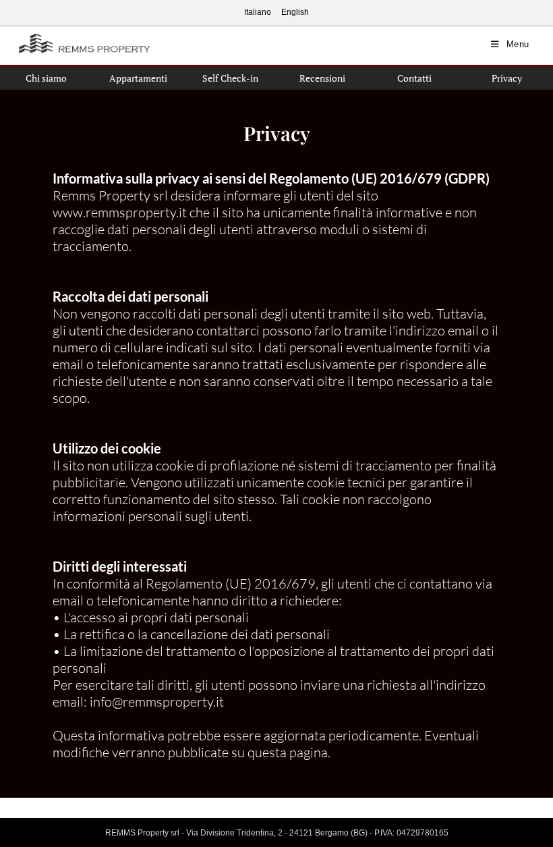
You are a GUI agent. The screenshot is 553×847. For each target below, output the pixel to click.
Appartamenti (138, 78)
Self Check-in (230, 78)
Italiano (257, 12)
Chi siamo (46, 78)
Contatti (414, 78)
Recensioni (322, 78)
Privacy (507, 78)
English (295, 12)
